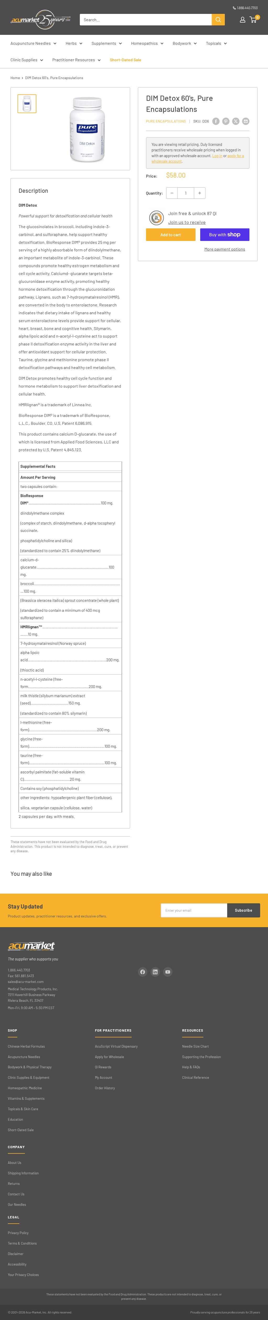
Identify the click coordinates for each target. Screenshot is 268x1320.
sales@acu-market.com (26, 982)
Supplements (104, 43)
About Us (14, 1162)
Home (15, 77)
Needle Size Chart (195, 1046)
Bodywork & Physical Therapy (30, 1067)
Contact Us (16, 1194)
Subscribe (243, 910)
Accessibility (17, 1264)
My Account (103, 1077)
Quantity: (154, 192)
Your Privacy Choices (23, 1275)
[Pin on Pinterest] (226, 121)
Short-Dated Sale (125, 59)
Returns (14, 1183)
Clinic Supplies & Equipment (28, 1077)
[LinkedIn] (155, 972)
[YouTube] (167, 972)
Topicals (213, 43)
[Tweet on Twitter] (235, 121)
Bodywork (182, 43)
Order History (105, 1088)
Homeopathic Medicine (25, 1088)
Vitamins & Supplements (26, 1098)
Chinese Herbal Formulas (26, 1046)
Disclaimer (16, 1254)
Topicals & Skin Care (23, 1109)
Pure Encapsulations (166, 121)
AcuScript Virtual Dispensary (116, 1046)
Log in (217, 155)
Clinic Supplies (23, 59)
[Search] (218, 19)
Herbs (71, 43)
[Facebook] (142, 972)
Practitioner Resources (73, 59)
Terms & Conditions (22, 1243)
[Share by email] (245, 121)
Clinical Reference (195, 1077)
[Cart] (253, 19)
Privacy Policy (18, 1233)
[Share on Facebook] (216, 121)
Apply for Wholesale (109, 1057)
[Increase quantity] (199, 193)
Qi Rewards (103, 1067)
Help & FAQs (191, 1067)
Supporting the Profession (201, 1057)
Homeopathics (144, 43)
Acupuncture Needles (30, 43)
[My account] (242, 20)
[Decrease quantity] (171, 193)
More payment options (224, 248)
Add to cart (170, 234)
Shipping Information (23, 1173)
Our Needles (17, 1204)
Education (15, 1119)
